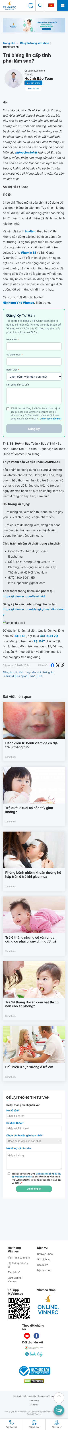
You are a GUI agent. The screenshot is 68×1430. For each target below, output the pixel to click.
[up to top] (58, 1397)
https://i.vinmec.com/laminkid (24, 596)
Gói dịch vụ (43, 1259)
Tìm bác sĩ (14, 1272)
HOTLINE (20, 636)
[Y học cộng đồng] (34, 1348)
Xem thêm (10, 756)
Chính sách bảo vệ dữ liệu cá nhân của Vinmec (34, 1396)
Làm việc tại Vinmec (15, 1279)
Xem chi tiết (33, 88)
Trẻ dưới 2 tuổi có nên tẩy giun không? (29, 810)
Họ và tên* (12, 1110)
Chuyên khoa (45, 1254)
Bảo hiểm (42, 1265)
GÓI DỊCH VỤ (49, 636)
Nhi (41, 676)
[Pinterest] (62, 665)
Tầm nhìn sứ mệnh (19, 1257)
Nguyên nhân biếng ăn (39, 672)
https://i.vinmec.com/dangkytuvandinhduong (34, 611)
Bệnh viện (12, 369)
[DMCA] (34, 1381)
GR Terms (34, 1405)
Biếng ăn (22, 676)
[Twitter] (58, 665)
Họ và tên (12, 339)
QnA (32, 676)
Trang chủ (9, 43)
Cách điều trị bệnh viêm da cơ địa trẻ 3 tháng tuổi (31, 745)
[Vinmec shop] (48, 1305)
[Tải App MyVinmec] (19, 1308)
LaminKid (8, 676)
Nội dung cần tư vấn (17, 384)
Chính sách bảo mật (50, 418)
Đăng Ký (34, 429)
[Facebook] (52, 665)
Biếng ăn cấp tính (13, 672)
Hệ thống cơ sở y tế (18, 1265)
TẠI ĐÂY (39, 641)
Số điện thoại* (15, 1123)
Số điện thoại (14, 354)
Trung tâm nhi (11, 46)
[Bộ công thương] (34, 1371)
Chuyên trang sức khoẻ (34, 43)
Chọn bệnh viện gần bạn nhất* (25, 1135)
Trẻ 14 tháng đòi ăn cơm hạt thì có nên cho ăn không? (32, 1004)
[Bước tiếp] (34, 1354)
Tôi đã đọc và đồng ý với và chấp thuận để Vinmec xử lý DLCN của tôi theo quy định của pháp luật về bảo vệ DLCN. (37, 1178)
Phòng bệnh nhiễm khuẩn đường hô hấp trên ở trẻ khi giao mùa (33, 875)
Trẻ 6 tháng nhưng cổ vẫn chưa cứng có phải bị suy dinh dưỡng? (30, 940)
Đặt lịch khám (33, 83)
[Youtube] (27, 1336)
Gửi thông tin (34, 1188)
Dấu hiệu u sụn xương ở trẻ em (29, 1067)
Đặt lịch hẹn (44, 1270)
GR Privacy (34, 1400)
